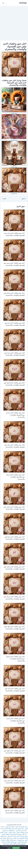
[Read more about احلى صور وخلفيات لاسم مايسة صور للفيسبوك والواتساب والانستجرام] (13, 705)
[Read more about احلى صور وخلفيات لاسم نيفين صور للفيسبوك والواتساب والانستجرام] (13, 767)
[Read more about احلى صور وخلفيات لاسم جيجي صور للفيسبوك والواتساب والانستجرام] (13, 493)
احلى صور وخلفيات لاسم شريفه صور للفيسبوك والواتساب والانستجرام (15, 477)
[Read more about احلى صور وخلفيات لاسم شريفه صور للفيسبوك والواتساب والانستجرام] (13, 461)
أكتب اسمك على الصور (13, 836)
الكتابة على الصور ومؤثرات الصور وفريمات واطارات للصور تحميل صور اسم (14, 834)
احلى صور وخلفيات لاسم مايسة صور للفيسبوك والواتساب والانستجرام (15, 721)
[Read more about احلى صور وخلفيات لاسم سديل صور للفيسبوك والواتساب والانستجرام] (13, 280)
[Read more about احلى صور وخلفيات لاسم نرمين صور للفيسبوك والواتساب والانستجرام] (13, 250)
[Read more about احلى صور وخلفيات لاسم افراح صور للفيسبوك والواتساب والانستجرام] (13, 369)
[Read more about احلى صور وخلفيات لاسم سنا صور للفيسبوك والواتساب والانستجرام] (13, 797)
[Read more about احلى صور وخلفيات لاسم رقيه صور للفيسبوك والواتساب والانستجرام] (13, 432)
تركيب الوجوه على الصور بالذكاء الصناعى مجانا (12, 828)
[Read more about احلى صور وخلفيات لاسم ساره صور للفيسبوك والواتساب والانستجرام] (13, 220)
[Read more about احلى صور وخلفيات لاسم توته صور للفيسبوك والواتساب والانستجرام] (13, 675)
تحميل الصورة (14, 113)
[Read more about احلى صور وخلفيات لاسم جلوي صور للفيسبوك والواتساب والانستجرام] (13, 737)
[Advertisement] (14, 25)
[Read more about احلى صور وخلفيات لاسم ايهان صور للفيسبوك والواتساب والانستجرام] (13, 613)
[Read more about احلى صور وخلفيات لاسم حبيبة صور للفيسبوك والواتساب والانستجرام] (13, 340)
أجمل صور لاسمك (7, 844)
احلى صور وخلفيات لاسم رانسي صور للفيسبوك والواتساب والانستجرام (15, 415)
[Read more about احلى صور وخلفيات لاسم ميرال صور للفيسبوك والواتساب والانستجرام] (13, 583)
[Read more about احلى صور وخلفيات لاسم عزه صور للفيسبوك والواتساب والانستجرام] (13, 310)
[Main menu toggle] (3, 3)
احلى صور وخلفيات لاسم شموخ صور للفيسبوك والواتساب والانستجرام (15, 659)
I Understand (16, 847)
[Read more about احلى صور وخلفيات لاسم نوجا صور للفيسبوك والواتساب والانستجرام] (13, 523)
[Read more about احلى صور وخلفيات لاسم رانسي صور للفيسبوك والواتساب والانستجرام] (13, 399)
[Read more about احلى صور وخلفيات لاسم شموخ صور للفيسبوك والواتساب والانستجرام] (13, 643)
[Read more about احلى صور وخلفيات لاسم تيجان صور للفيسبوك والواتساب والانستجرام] (13, 553)
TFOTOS (22, 3)
